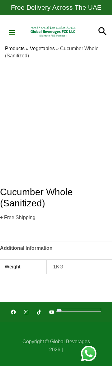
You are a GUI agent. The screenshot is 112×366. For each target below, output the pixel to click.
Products (15, 48)
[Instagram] (26, 312)
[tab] (56, 248)
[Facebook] (13, 312)
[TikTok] (38, 312)
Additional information (26, 248)
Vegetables (42, 48)
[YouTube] (51, 312)
